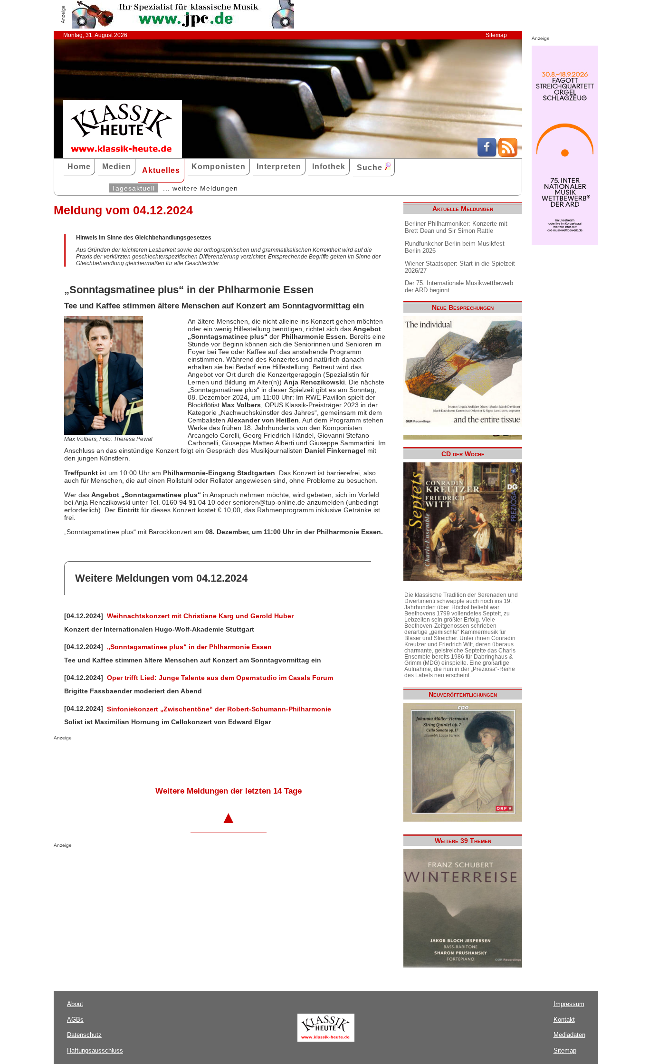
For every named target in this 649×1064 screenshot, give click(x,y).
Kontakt (564, 1019)
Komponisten (218, 167)
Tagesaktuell (133, 188)
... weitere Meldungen (200, 188)
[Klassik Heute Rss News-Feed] (507, 154)
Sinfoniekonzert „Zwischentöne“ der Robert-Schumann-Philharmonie (219, 709)
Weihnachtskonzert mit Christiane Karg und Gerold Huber (200, 616)
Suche (371, 167)
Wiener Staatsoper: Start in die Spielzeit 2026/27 (460, 267)
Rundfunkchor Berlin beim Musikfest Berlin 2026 (455, 247)
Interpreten (279, 167)
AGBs (75, 1019)
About (75, 1003)
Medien (116, 167)
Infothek (328, 167)
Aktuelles (161, 170)
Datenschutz (84, 1034)
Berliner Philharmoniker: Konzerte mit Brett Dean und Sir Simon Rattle (456, 227)
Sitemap (496, 35)
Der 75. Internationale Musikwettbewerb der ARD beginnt (459, 286)
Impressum (569, 1003)
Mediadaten (569, 1034)
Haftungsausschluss (95, 1050)
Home (79, 167)
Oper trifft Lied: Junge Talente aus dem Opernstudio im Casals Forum (220, 677)
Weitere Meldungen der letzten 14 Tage (228, 791)
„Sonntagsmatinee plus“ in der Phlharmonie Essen (189, 647)
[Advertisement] (165, 759)
